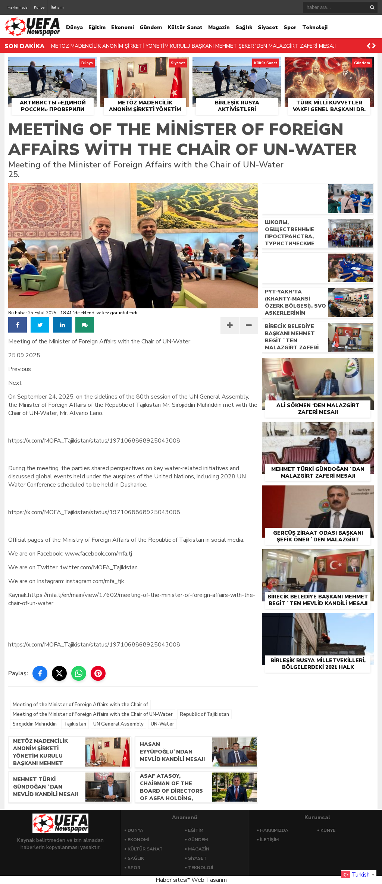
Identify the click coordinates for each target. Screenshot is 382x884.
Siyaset (268, 27)
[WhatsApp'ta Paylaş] (78, 673)
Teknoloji (315, 27)
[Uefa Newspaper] (32, 34)
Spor (290, 27)
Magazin (219, 27)
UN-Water (162, 724)
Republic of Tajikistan (204, 714)
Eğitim (97, 27)
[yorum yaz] (84, 325)
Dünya (74, 27)
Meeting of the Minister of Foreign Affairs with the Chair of (80, 704)
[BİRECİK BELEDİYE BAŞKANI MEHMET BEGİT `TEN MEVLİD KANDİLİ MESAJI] (318, 557)
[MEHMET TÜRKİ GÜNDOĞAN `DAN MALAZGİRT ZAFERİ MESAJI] (318, 430)
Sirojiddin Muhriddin (35, 724)
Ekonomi (122, 27)
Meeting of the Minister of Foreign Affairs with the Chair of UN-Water (93, 714)
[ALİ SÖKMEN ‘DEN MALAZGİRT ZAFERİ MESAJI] (318, 366)
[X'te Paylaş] (59, 673)
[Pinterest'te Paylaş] (98, 673)
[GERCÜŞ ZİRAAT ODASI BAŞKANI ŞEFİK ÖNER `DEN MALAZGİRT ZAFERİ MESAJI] (318, 494)
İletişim (57, 7)
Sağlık (243, 27)
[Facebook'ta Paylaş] (39, 673)
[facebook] (17, 325)
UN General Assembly (118, 724)
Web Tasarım (209, 880)
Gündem (151, 27)
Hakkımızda (17, 7)
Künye (39, 7)
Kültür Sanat (185, 27)
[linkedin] (62, 325)
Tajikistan (75, 724)
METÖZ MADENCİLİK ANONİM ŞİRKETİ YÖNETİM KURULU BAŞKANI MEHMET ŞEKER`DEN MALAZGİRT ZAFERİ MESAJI (193, 46)
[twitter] (40, 325)
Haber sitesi (171, 880)
